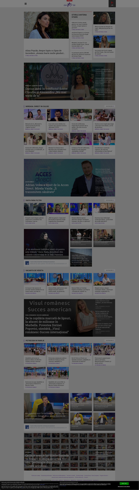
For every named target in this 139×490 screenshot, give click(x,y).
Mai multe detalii (42, 484)
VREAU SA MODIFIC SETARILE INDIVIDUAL (124, 486)
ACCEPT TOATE (124, 483)
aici (22, 487)
